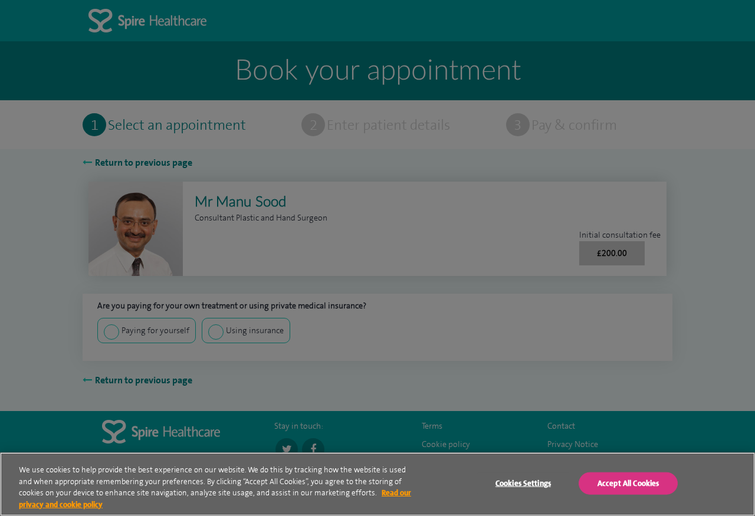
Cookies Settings (523, 483)
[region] (377, 484)
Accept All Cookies (628, 483)
